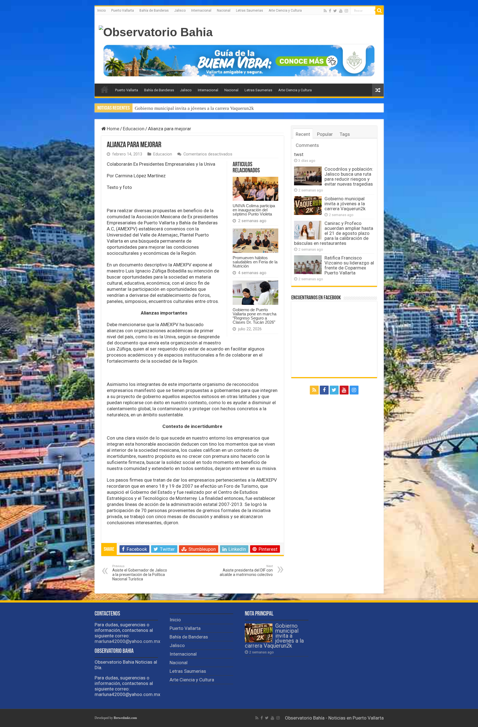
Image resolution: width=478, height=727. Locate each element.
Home (112, 128)
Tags (345, 134)
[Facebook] (330, 10)
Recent (303, 134)
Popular (325, 134)
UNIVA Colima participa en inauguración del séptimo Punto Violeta (254, 209)
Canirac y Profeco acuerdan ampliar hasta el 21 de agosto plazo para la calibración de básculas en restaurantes (243, 108)
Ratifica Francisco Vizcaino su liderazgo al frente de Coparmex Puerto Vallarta (349, 265)
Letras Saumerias (249, 10)
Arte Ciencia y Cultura (285, 10)
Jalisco (180, 10)
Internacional (201, 10)
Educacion (133, 128)
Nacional (223, 10)
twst (298, 154)
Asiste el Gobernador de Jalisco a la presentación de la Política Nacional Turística (139, 572)
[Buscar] (379, 10)
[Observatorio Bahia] (156, 31)
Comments (307, 145)
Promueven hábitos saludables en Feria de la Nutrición (255, 261)
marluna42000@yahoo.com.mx (127, 641)
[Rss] (325, 10)
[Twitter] (335, 10)
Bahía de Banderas (154, 10)
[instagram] (346, 10)
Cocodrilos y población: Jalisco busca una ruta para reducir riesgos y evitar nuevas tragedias (348, 176)
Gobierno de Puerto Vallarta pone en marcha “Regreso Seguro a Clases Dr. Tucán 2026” (254, 315)
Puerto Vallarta (122, 10)
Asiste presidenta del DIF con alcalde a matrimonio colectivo (246, 570)
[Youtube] (341, 10)
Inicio (101, 10)
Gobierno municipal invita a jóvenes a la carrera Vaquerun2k (344, 203)
